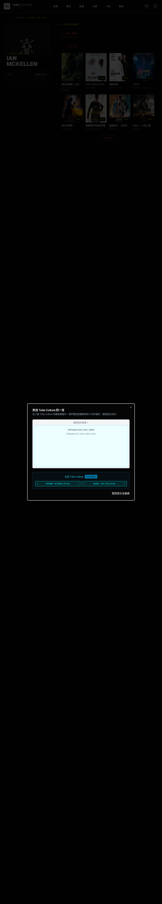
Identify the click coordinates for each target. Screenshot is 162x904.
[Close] (131, 407)
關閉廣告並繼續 (121, 493)
